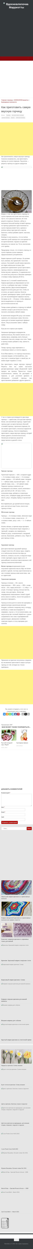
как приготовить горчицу (18, 115)
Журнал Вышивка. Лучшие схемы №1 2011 (13, 1168)
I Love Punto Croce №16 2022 (9, 1149)
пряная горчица (5, 117)
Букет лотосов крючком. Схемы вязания (13, 1084)
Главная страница (7, 100)
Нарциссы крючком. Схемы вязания (11, 1065)
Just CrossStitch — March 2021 (10, 1211)
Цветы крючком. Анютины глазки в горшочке (14, 1104)
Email (3, 812)
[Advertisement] (16, 36)
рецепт (13, 117)
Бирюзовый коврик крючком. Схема (13, 980)
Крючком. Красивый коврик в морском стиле (16, 960)
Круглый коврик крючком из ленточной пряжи (16, 1040)
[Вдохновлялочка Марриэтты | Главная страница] (16, 6)
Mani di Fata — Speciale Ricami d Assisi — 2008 (14, 1188)
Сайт (2, 817)
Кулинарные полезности (9, 102)
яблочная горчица (20, 117)
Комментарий (5, 792)
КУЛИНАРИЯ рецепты (21, 100)
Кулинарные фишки (22, 743)
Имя (2, 807)
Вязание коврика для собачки (11, 1020)
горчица (8, 115)
